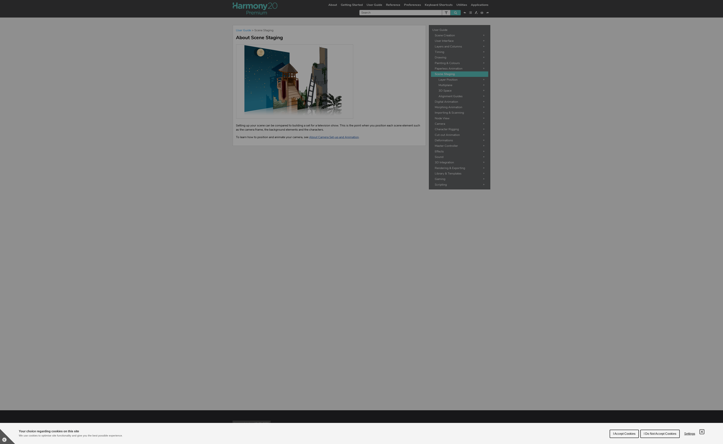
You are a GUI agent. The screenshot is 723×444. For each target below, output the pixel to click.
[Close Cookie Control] (702, 431)
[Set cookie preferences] (7, 436)
